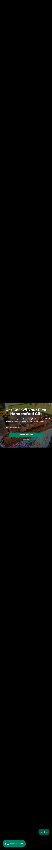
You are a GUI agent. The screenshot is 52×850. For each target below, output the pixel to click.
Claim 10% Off (26, 434)
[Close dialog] (50, 404)
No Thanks (26, 439)
